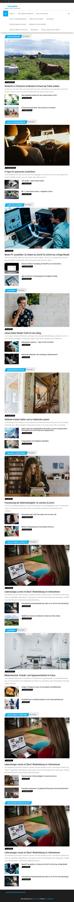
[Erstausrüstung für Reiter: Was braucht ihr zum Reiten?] (12, 112)
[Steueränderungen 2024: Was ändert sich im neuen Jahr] (12, 519)
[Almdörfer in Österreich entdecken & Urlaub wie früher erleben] (37, 59)
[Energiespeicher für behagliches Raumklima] (12, 444)
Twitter (8, 1)
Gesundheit (34, 30)
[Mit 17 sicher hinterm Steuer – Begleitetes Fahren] (12, 195)
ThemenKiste (12, 6)
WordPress (36, 899)
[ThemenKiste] (5, 13)
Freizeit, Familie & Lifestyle (18, 30)
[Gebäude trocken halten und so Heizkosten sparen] (37, 393)
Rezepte (12, 14)
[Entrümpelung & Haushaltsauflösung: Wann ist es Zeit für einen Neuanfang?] (12, 608)
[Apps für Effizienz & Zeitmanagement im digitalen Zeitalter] (12, 280)
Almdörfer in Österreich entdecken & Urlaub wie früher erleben (32, 86)
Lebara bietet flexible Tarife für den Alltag (23, 333)
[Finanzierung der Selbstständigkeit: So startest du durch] (37, 476)
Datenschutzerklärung (19, 892)
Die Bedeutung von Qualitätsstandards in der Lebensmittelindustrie (42, 699)
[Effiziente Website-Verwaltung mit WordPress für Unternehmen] (12, 268)
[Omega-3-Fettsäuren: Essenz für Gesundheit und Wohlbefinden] (12, 691)
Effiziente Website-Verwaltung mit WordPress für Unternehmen (41, 264)
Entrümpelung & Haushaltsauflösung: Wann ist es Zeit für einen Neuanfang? (45, 603)
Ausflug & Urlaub (42, 14)
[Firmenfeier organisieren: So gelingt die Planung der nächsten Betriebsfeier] (12, 793)
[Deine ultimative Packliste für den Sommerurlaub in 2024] (12, 99)
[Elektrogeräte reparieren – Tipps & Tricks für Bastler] (12, 346)
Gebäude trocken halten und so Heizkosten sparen (27, 419)
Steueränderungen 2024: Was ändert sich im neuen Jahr (38, 514)
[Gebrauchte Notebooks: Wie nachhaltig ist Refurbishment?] (12, 359)
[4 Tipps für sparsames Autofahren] (37, 145)
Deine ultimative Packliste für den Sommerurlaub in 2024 (39, 95)
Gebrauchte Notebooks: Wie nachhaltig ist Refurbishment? (39, 354)
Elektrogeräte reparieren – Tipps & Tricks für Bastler (37, 342)
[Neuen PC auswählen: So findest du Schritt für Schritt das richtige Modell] (37, 228)
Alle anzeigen (25, 36)
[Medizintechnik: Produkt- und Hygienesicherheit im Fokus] (37, 651)
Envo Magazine (49, 899)
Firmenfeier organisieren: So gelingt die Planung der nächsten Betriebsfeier (44, 788)
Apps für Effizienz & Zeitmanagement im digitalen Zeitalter (39, 276)
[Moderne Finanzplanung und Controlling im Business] (12, 531)
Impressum (9, 892)
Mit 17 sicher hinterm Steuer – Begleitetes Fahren (37, 191)
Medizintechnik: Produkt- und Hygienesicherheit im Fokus (30, 675)
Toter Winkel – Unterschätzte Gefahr (32, 181)
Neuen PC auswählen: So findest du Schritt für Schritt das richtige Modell (37, 254)
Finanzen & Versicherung (37, 24)
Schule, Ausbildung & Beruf (50, 30)
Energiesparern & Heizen (17, 24)
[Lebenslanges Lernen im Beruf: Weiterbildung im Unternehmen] (37, 565)
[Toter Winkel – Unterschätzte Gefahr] (12, 184)
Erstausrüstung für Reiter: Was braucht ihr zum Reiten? (38, 108)
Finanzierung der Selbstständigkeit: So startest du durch (29, 502)
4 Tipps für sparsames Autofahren (20, 171)
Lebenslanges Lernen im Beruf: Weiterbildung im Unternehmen (32, 591)
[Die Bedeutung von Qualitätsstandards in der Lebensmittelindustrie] (12, 704)
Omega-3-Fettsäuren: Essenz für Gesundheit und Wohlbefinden (41, 687)
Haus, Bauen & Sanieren (25, 14)
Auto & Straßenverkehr (17, 19)
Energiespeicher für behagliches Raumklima (35, 441)
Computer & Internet (36, 19)
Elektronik (50, 19)
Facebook (6, 1)
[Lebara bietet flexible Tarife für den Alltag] (37, 310)
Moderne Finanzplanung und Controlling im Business (37, 527)
